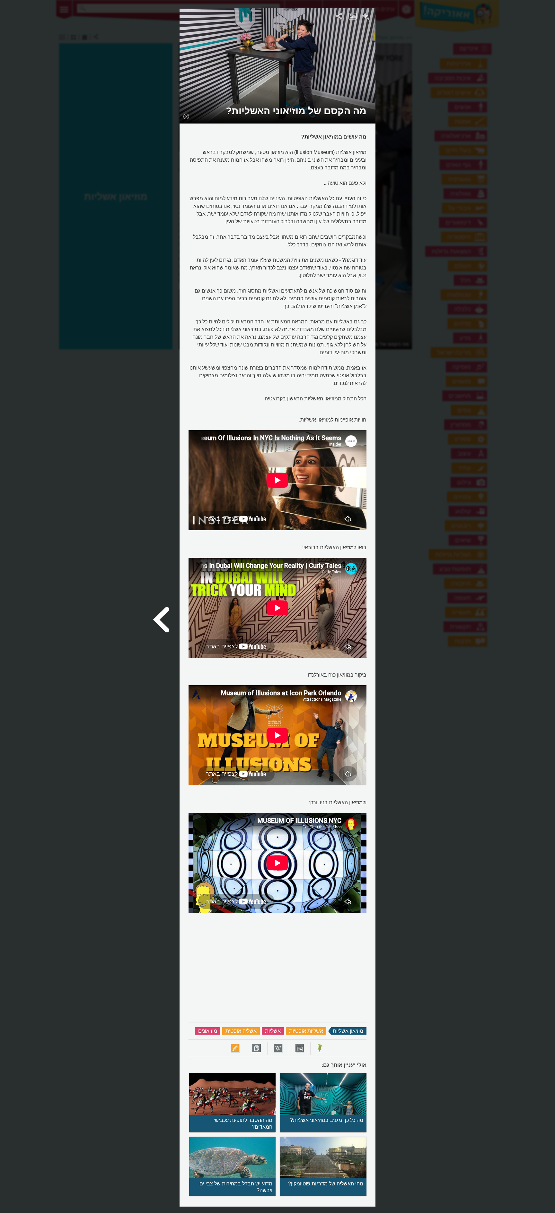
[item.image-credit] (186, 116)
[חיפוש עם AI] (366, 17)
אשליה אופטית (241, 1031)
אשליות (273, 1031)
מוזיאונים (207, 1031)
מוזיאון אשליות (348, 1031)
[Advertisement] (458, 104)
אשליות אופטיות (306, 1031)
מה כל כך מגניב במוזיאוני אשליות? (326, 1120)
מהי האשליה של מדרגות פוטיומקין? (325, 1183)
